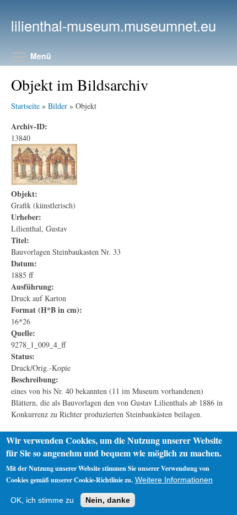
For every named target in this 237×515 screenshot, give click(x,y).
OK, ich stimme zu (42, 500)
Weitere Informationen (174, 479)
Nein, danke (107, 500)
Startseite (25, 106)
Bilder (57, 106)
